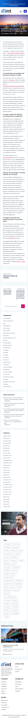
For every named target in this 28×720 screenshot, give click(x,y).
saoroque (14, 600)
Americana (17, 544)
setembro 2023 (8, 462)
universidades (14, 613)
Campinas (6, 364)
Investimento (18, 580)
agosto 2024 (7, 443)
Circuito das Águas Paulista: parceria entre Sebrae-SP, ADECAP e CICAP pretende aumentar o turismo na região (20, 295)
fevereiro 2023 (7, 480)
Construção (7, 330)
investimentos (8, 583)
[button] (25, 11)
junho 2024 (7, 445)
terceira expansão (7, 157)
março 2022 (7, 506)
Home (16, 667)
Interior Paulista (8, 577)
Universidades (7, 342)
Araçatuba (15, 547)
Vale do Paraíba (8, 367)
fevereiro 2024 (7, 455)
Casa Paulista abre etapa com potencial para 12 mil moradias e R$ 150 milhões (14, 409)
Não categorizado (8, 321)
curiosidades (14, 557)
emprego (21, 560)
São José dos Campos (9, 333)
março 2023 (7, 477)
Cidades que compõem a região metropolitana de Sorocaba (7, 292)
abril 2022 (6, 504)
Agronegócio (7, 544)
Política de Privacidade (4, 704)
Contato (17, 671)
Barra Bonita (7, 362)
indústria (6, 573)
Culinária (6, 350)
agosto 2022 (7, 494)
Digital (6, 560)
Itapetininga (7, 347)
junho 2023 (7, 470)
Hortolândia (16, 567)
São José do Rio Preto (9, 381)
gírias (13, 564)
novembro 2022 (8, 487)
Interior (14, 573)
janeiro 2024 (7, 458)
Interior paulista (8, 345)
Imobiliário (7, 570)
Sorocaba (6, 360)
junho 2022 (7, 499)
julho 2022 (6, 497)
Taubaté (6, 357)
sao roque (6, 600)
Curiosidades (7, 318)
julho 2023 (6, 467)
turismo (6, 613)
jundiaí (6, 587)
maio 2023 (7, 472)
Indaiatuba (7, 369)
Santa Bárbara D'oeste (10, 338)
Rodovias (6, 593)
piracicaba (7, 590)
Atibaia (6, 352)
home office (7, 567)
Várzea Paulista (8, 372)
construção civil (8, 554)
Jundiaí (5, 379)
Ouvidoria (3, 709)
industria (15, 570)
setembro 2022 (8, 492)
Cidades (6, 355)
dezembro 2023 (8, 460)
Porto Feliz (7, 374)
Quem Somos (18, 669)
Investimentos (7, 386)
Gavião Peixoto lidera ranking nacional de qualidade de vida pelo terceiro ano (14, 415)
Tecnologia (14, 610)
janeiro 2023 (7, 482)
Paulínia (19, 587)
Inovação (6, 335)
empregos (7, 564)
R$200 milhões (11, 238)
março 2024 (7, 453)
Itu (5, 323)
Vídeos (6, 340)
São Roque (11, 80)
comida (20, 550)
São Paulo (7, 607)
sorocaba (6, 603)
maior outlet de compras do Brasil (15, 53)
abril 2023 (6, 475)
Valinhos (6, 384)
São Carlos (15, 603)
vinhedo (6, 617)
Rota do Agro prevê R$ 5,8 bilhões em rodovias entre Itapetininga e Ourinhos (13, 398)
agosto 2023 (7, 465)
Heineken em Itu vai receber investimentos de (10, 646)
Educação (13, 560)
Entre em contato (20, 261)
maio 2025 (7, 438)
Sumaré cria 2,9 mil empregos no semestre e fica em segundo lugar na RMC (13, 421)
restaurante (16, 590)
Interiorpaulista (8, 580)
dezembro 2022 (8, 484)
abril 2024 (6, 450)
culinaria (17, 554)
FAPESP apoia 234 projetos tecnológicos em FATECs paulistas (14, 404)
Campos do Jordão (8, 377)
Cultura (6, 557)
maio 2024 (7, 448)
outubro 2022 (7, 489)
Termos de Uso (5, 707)
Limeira (13, 587)
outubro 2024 (7, 441)
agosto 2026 (7, 436)
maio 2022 (7, 501)
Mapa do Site (4, 700)
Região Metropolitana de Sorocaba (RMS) (13, 86)
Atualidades (7, 325)
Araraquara (7, 547)
